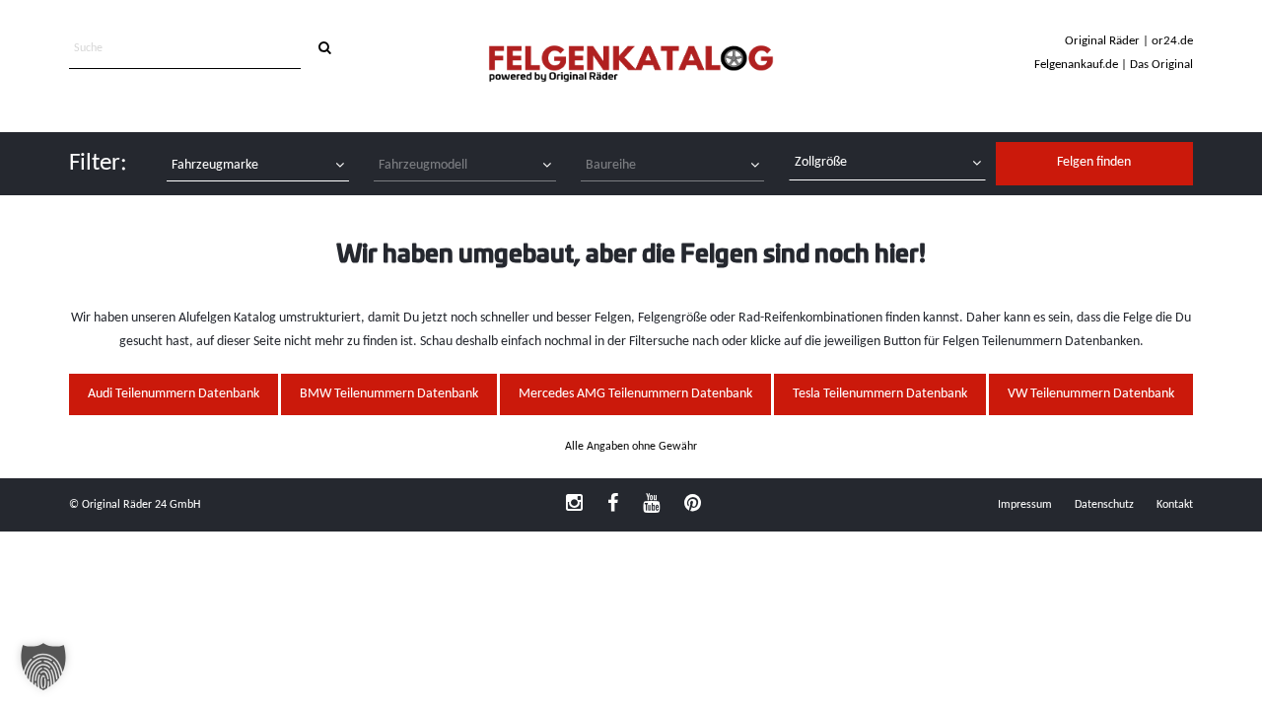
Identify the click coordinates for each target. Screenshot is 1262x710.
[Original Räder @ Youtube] (651, 505)
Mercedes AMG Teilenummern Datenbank (635, 394)
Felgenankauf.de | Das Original (1113, 64)
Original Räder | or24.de (1129, 41)
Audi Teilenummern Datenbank (173, 394)
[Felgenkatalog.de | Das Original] (631, 65)
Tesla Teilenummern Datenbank (880, 394)
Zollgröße (821, 162)
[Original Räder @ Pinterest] (692, 505)
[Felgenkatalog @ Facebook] (612, 505)
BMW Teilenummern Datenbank (389, 394)
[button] (43, 666)
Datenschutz (1104, 505)
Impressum (1025, 505)
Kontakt (1175, 505)
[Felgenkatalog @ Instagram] (574, 505)
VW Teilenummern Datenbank (1091, 394)
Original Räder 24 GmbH (141, 505)
